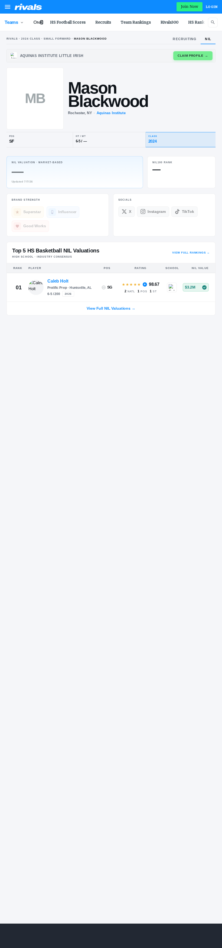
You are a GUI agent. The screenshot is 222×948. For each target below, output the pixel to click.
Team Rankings (136, 22)
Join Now (189, 6)
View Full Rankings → (191, 252)
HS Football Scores (68, 22)
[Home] (28, 7)
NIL (208, 39)
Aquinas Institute (111, 113)
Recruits (103, 22)
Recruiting (184, 39)
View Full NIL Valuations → (111, 308)
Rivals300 (169, 22)
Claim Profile (193, 55)
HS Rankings (200, 22)
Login (212, 7)
